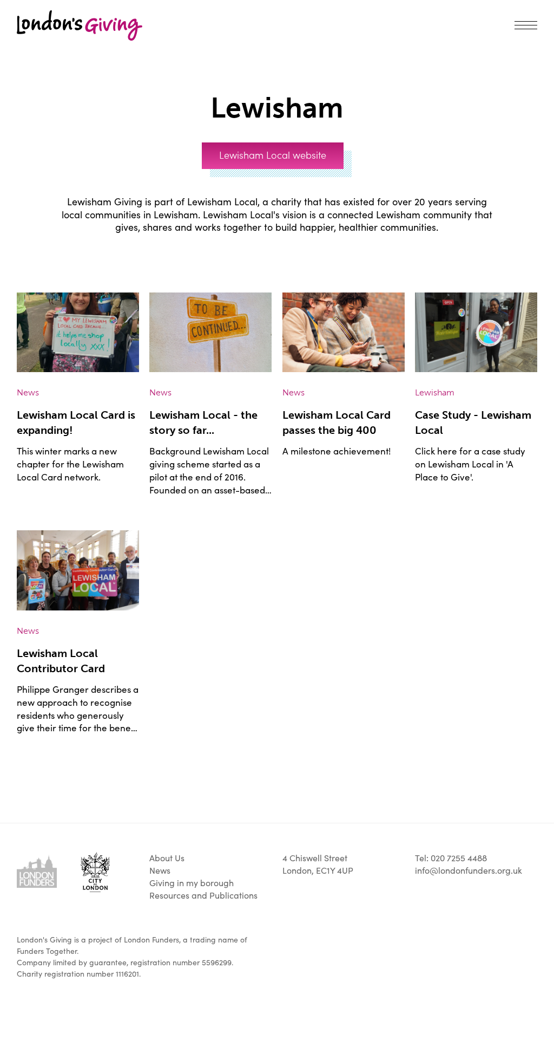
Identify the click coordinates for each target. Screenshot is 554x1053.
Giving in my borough (91, 74)
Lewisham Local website (272, 154)
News (159, 870)
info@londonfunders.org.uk (468, 870)
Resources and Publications (203, 895)
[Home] (79, 25)
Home (28, 74)
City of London (95, 871)
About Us (166, 857)
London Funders (37, 871)
